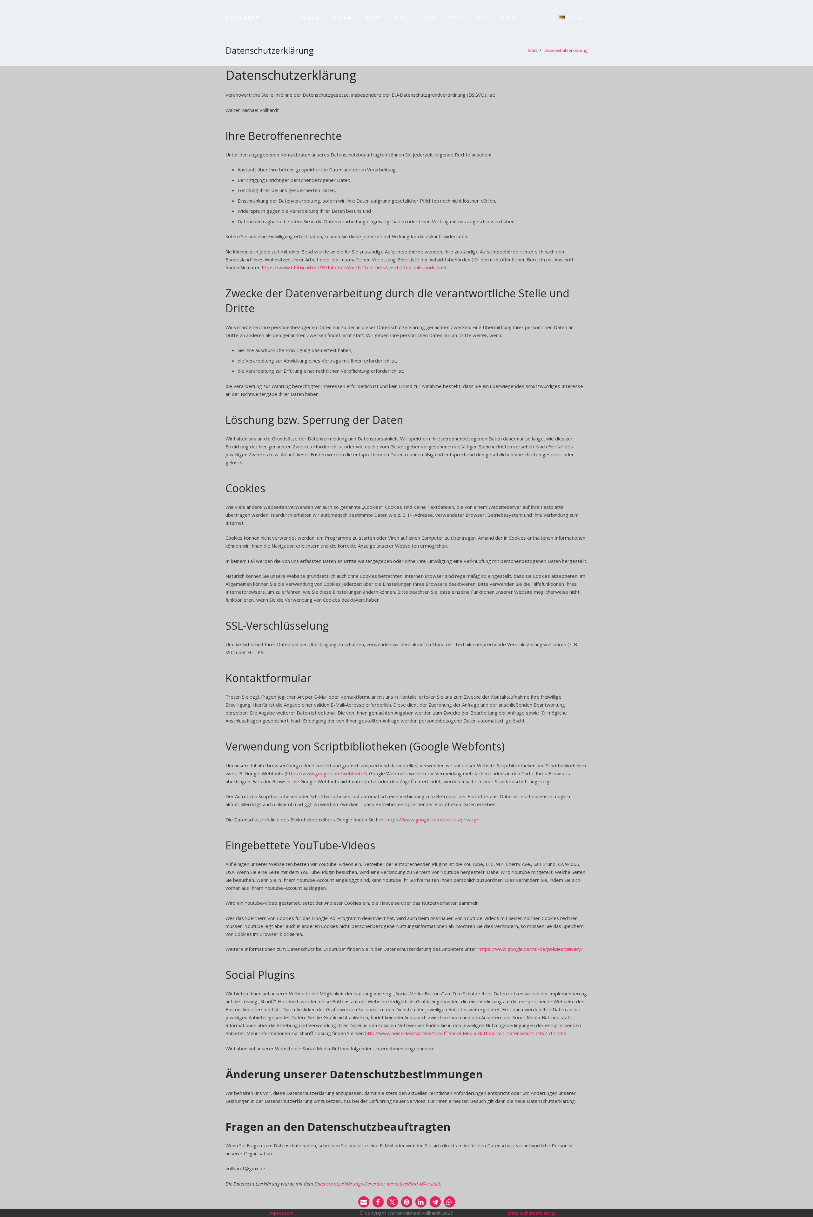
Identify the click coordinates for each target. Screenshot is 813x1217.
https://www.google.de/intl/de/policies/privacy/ (531, 949)
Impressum (280, 1213)
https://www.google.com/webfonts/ (325, 773)
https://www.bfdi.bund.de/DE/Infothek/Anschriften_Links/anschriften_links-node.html (354, 267)
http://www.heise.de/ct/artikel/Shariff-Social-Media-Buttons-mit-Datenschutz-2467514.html (465, 1033)
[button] (322, 17)
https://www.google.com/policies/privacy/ (432, 819)
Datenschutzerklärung (532, 1213)
